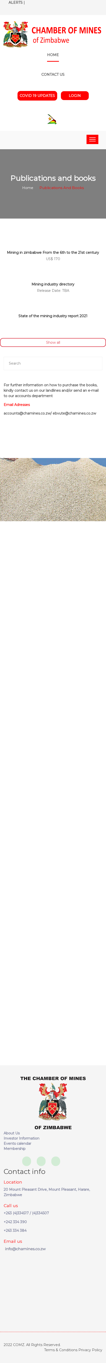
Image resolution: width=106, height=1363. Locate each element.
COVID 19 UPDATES (37, 95)
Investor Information (21, 1138)
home (27, 188)
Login (75, 95)
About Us (12, 1133)
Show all (53, 342)
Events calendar (17, 1143)
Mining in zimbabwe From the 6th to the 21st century (53, 252)
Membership (15, 1148)
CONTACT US (53, 74)
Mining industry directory (53, 284)
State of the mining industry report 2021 (53, 316)
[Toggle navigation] (92, 139)
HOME (53, 55)
